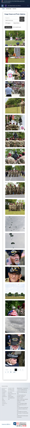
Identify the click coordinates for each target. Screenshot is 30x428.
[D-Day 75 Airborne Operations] (15, 224)
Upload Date (16, 23)
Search (22, 18)
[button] (6, 2)
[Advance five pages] (10, 372)
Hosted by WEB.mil (6, 424)
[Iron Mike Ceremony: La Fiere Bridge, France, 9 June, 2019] (15, 38)
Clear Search (8, 27)
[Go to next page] (8, 372)
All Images (7, 23)
